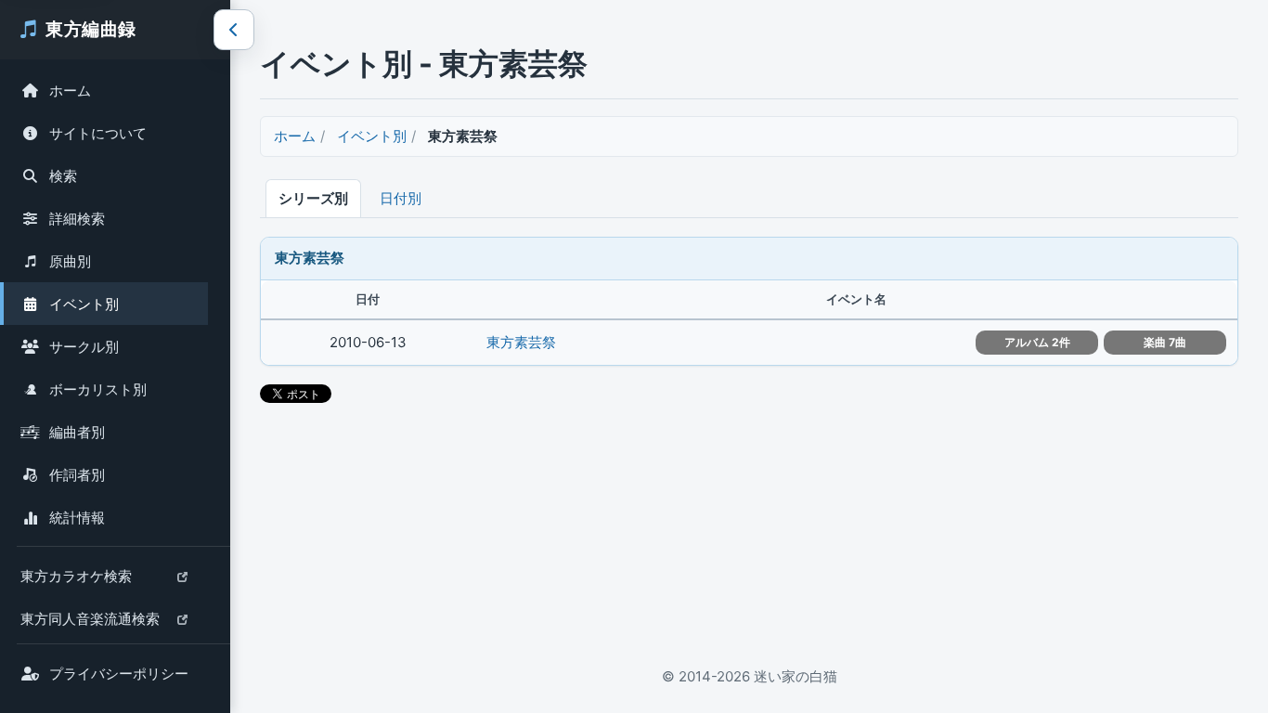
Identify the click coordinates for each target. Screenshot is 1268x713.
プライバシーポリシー (118, 673)
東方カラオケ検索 (75, 580)
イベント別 (84, 304)
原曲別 (70, 261)
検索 (63, 176)
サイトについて (98, 133)
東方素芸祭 (521, 342)
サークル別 (84, 347)
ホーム (70, 90)
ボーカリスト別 (98, 389)
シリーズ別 (313, 198)
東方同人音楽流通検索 (89, 623)
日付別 (400, 198)
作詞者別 (77, 475)
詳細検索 (77, 218)
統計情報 (77, 517)
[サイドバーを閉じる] (233, 29)
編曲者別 (77, 432)
